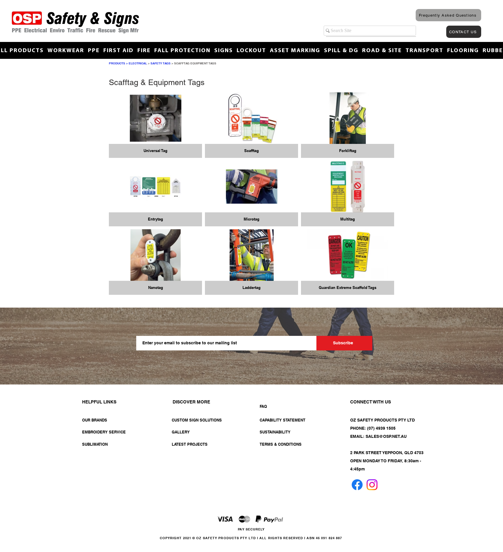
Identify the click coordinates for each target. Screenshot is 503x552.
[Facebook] (357, 484)
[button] (155, 125)
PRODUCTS (117, 63)
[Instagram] (372, 484)
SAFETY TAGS (160, 63)
